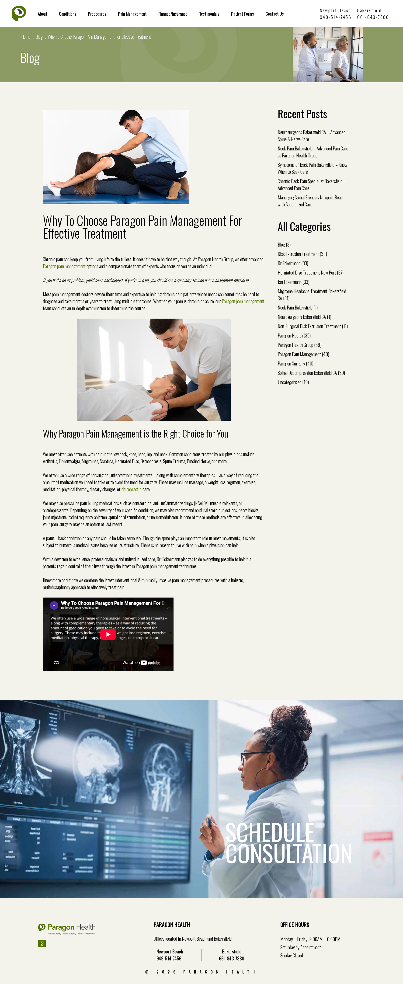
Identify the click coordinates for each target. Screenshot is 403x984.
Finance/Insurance (173, 13)
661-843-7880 (373, 17)
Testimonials (209, 13)
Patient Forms (242, 13)
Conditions (67, 13)
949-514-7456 (335, 17)
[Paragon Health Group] (19, 13)
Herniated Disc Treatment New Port (307, 272)
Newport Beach (335, 10)
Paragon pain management (64, 266)
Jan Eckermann (290, 281)
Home (26, 36)
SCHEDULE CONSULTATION (288, 842)
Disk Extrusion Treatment (298, 253)
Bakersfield (369, 10)
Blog (39, 36)
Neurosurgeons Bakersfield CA (302, 316)
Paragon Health (290, 335)
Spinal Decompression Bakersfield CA (307, 372)
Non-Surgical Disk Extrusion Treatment (309, 326)
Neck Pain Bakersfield (295, 307)
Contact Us (275, 13)
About (42, 13)
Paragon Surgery (291, 363)
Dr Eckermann (289, 263)
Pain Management (132, 13)
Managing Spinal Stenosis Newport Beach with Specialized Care (311, 201)
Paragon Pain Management (299, 354)
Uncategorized (289, 382)
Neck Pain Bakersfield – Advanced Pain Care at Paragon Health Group (313, 152)
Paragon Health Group (295, 344)
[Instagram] (42, 943)
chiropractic (132, 489)
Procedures (97, 13)
